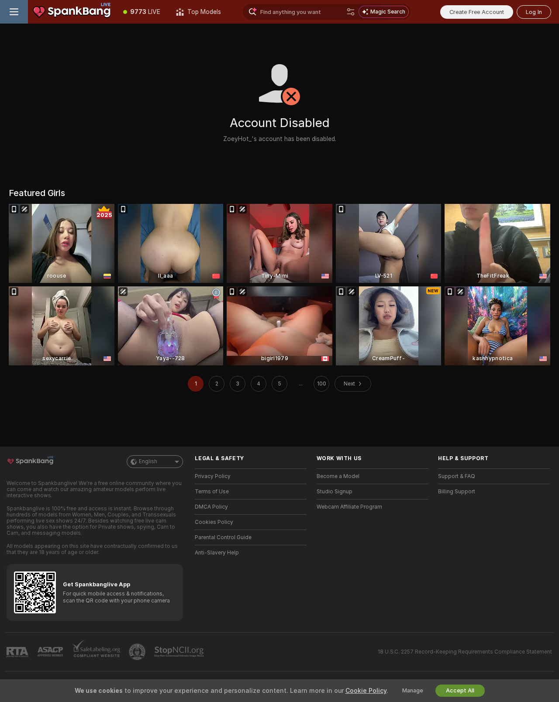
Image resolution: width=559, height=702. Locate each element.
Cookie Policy (365, 690)
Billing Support (456, 492)
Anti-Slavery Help (217, 553)
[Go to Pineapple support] (138, 652)
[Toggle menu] (14, 12)
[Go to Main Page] (71, 12)
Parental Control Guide (223, 537)
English (148, 461)
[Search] (351, 12)
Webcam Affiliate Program (349, 507)
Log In (534, 12)
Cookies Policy (214, 522)
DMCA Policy (211, 507)
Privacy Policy (213, 476)
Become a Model (338, 476)
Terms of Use (212, 492)
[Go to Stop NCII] (180, 652)
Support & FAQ (456, 476)
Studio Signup (334, 492)
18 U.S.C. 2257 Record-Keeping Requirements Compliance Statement (465, 652)
